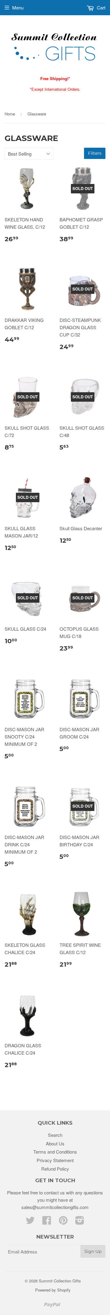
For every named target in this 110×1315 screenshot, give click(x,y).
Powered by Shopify (53, 1290)
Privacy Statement (55, 1160)
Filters (94, 153)
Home (10, 114)
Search (55, 1135)
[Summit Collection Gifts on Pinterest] (63, 1222)
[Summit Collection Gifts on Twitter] (30, 1222)
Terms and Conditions (55, 1151)
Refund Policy (55, 1168)
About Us (55, 1143)
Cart (100, 7)
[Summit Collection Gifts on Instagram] (79, 1222)
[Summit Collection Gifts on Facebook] (46, 1222)
